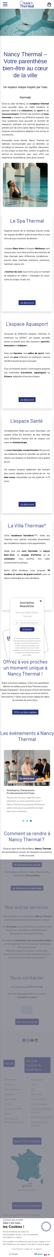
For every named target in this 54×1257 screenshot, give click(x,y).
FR (49, 1255)
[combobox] (47, 1255)
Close (40, 601)
